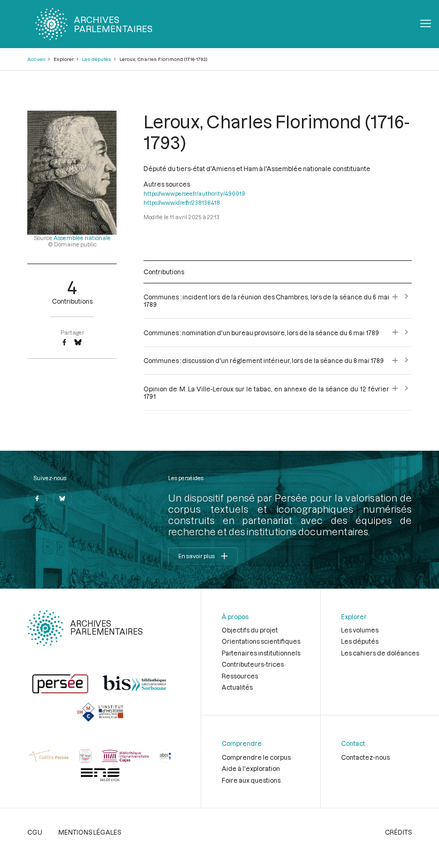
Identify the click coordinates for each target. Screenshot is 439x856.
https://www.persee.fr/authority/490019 (194, 193)
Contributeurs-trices (253, 664)
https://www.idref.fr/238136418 (181, 202)
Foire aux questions (251, 780)
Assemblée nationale (82, 238)
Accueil (36, 59)
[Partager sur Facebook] (64, 342)
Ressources (240, 676)
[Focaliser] (395, 300)
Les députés (96, 59)
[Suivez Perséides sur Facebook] (37, 498)
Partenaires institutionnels (261, 653)
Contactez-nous (365, 757)
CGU (34, 832)
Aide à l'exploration (251, 768)
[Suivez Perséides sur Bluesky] (62, 498)
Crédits (398, 832)
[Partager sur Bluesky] (77, 342)
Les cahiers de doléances (380, 653)
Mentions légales (89, 832)
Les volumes (360, 630)
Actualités (237, 687)
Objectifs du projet (250, 630)
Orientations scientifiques (261, 641)
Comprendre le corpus (256, 757)
